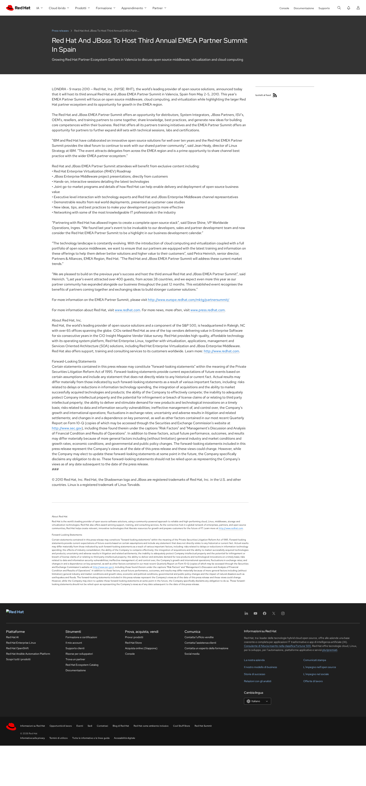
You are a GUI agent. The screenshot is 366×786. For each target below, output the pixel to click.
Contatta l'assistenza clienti (200, 642)
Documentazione (304, 8)
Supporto (324, 8)
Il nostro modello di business (260, 667)
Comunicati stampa (314, 660)
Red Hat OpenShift (17, 648)
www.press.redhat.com (207, 310)
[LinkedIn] (246, 615)
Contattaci (102, 725)
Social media (192, 653)
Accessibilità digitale (124, 738)
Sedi (90, 725)
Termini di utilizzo (58, 738)
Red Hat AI (12, 637)
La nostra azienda (254, 660)
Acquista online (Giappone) (141, 648)
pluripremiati (329, 650)
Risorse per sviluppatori (79, 653)
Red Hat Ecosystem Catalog (82, 664)
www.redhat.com (127, 310)
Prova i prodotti (134, 637)
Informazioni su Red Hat (32, 725)
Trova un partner (75, 659)
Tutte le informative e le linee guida (90, 738)
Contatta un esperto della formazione (206, 648)
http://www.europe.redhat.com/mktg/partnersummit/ (188, 299)
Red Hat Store (133, 642)
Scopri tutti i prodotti (18, 659)
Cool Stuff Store (181, 725)
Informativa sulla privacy (32, 738)
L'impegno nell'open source (319, 667)
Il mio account (74, 642)
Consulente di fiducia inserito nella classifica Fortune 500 (277, 646)
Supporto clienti (75, 648)
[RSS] (275, 95)
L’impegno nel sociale (316, 674)
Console (284, 8)
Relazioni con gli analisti (257, 681)
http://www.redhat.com (221, 351)
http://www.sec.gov (67, 428)
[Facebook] (264, 615)
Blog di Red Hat (121, 725)
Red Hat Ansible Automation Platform (28, 653)
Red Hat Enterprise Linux (21, 642)
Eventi (79, 725)
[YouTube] (255, 615)
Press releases (60, 30)
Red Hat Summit (203, 725)
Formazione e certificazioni (81, 637)
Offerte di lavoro (313, 681)
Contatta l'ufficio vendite (199, 637)
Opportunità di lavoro (61, 725)
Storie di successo (254, 674)
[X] (273, 615)
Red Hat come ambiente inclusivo (151, 725)
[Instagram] (283, 615)
